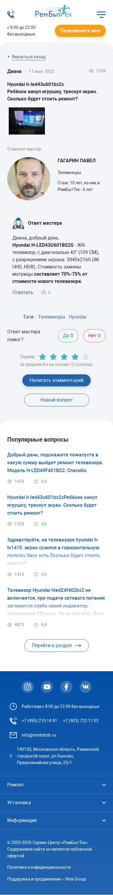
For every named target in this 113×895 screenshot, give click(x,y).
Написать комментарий (56, 380)
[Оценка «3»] (64, 356)
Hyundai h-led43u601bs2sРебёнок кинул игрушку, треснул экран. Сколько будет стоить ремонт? (52, 505)
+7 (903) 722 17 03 (81, 720)
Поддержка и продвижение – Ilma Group (46, 879)
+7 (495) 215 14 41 (39, 720)
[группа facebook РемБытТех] (66, 687)
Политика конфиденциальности (39, 867)
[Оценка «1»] (42, 356)
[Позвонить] (10, 16)
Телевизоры (51, 317)
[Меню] (101, 14)
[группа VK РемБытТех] (86, 687)
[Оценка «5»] (85, 356)
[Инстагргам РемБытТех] (28, 687)
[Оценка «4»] (75, 356)
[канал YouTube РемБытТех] (47, 687)
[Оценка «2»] (53, 356)
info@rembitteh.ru (39, 735)
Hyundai (77, 317)
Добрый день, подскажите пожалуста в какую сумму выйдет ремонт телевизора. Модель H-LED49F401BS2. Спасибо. (55, 462)
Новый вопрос (56, 400)
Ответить (22, 292)
